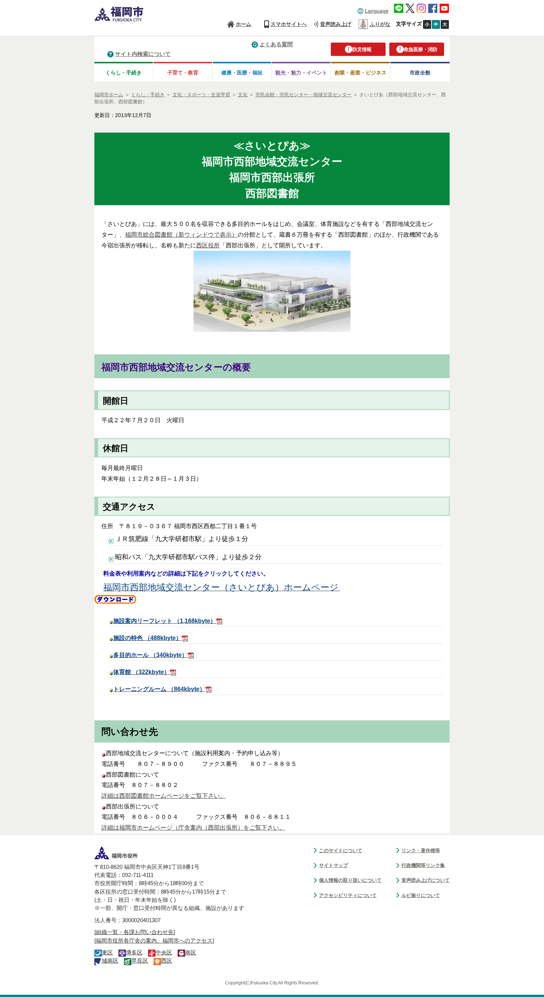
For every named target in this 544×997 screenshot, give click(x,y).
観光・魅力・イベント (301, 73)
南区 (190, 953)
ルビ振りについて (421, 895)
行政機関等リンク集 (423, 865)
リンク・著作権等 (421, 850)
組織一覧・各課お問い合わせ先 (135, 932)
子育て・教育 (182, 73)
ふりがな (380, 24)
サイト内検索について (143, 54)
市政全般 (420, 73)
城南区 (110, 961)
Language (377, 11)
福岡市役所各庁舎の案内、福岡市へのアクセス (154, 941)
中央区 (163, 953)
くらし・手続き (123, 73)
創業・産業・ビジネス (360, 73)
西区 (166, 961)
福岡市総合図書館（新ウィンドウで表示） (181, 234)
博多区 (134, 953)
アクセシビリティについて (348, 895)
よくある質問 (276, 44)
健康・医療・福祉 (242, 73)
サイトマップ (333, 865)
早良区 (139, 961)
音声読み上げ (335, 24)
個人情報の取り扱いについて (350, 880)
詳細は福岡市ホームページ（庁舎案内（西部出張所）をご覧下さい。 (193, 827)
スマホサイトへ (289, 24)
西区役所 (208, 245)
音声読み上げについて (426, 880)
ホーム (243, 24)
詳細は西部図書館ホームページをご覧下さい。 (163, 796)
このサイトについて (340, 850)
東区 (107, 953)
